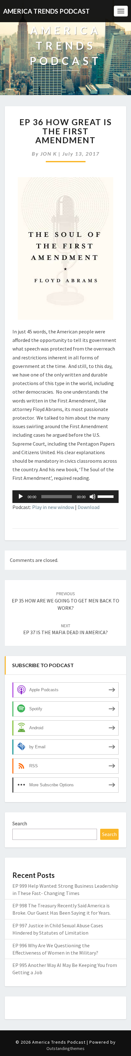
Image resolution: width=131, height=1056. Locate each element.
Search (19, 823)
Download (89, 507)
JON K (48, 154)
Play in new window (53, 507)
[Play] (20, 496)
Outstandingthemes (65, 1048)
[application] (65, 496)
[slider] (106, 496)
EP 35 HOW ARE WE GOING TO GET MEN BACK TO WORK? (65, 601)
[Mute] (92, 496)
